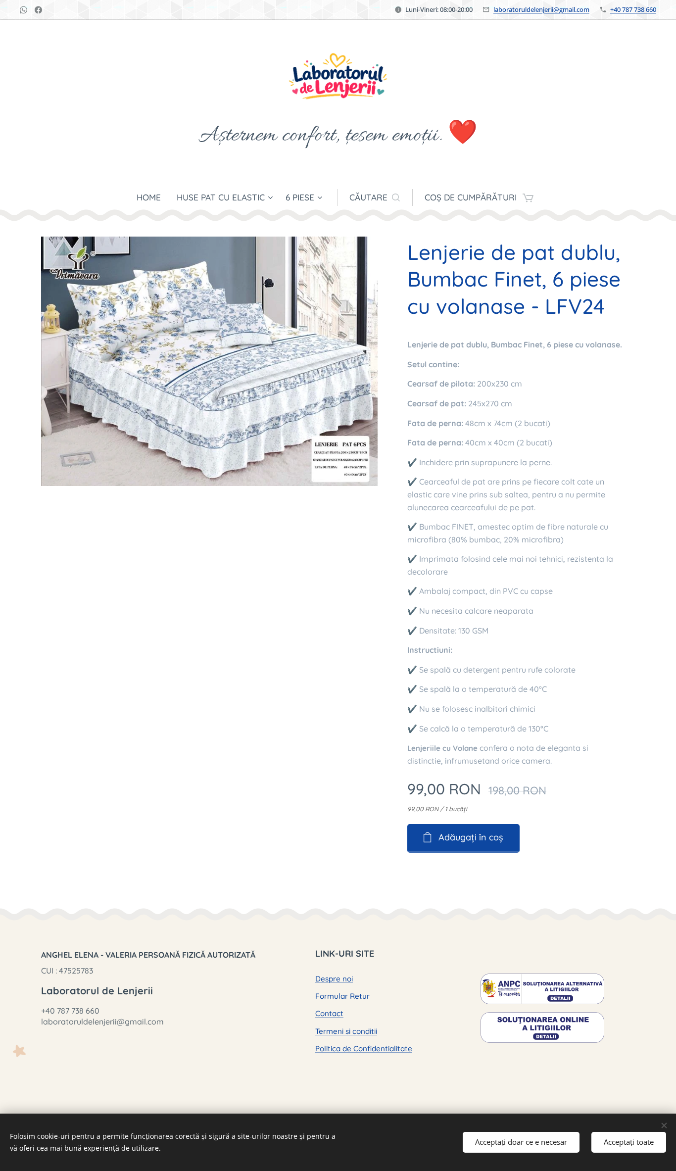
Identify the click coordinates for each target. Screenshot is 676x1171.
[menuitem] (153, 197)
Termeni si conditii (346, 1031)
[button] (374, 197)
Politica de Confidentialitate (363, 1048)
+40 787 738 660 (633, 9)
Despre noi (334, 978)
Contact (329, 1013)
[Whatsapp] (23, 9)
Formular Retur (342, 996)
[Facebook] (38, 9)
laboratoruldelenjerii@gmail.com (541, 9)
